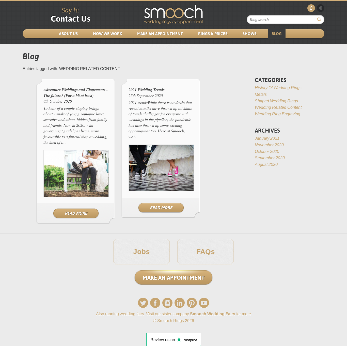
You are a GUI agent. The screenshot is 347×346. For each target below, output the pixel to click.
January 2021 (267, 138)
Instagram (167, 303)
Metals (261, 94)
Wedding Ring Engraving (277, 114)
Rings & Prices (212, 33)
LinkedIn (180, 303)
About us (68, 33)
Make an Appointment (160, 33)
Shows (249, 33)
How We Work (107, 33)
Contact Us (70, 18)
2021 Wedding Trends (147, 89)
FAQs (205, 252)
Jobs (141, 252)
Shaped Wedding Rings (276, 101)
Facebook (155, 303)
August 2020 (266, 164)
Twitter (143, 303)
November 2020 (269, 145)
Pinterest (192, 303)
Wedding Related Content (278, 107)
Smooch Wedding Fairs (212, 314)
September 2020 (270, 158)
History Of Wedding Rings (278, 88)
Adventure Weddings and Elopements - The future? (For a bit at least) (75, 92)
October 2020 (267, 151)
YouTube (204, 303)
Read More (76, 213)
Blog (277, 33)
